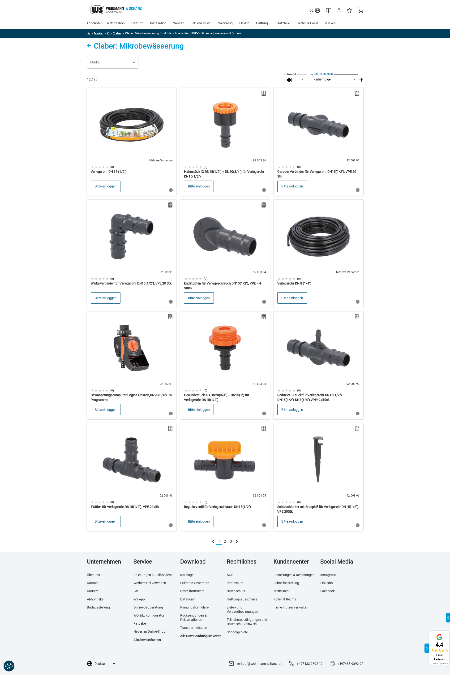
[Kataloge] (328, 12)
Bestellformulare (192, 591)
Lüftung (262, 23)
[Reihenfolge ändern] (361, 79)
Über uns (93, 575)
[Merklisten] (349, 12)
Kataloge (186, 575)
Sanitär (178, 23)
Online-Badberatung (148, 607)
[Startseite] (88, 34)
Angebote (93, 23)
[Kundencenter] (339, 11)
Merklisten (281, 591)
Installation (158, 23)
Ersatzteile (282, 23)
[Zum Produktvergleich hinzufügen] (263, 93)
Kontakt (93, 583)
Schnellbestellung (286, 583)
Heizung (137, 23)
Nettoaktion (116, 23)
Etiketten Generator (194, 583)
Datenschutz (236, 591)
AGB (230, 575)
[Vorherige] (213, 541)
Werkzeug (225, 23)
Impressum (235, 583)
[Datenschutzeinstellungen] (9, 666)
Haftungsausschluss (242, 599)
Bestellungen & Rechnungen (294, 575)
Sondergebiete (237, 632)
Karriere (93, 591)
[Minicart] (360, 11)
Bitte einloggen (105, 186)
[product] (131, 142)
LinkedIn (326, 583)
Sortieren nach (323, 73)
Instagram (328, 575)
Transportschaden (193, 628)
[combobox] (295, 79)
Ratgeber (140, 623)
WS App (139, 599)
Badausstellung (98, 607)
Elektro (244, 23)
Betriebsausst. (201, 23)
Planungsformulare (194, 607)
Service (142, 561)
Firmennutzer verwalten (291, 607)
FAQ (136, 591)
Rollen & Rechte (285, 599)
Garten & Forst (307, 23)
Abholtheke (95, 599)
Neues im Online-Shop (149, 631)
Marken (330, 23)
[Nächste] (237, 541)
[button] (112, 62)
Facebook (327, 591)
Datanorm (187, 599)
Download (193, 561)
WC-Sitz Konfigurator (148, 615)
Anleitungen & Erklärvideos (152, 575)
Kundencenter (291, 561)
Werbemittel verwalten (149, 583)
